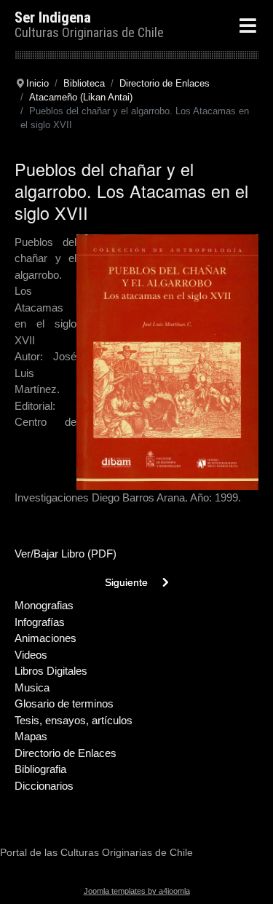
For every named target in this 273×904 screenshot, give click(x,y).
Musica (32, 687)
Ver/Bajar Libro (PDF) (65, 553)
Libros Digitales (51, 671)
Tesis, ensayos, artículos (73, 720)
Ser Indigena (53, 17)
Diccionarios (44, 786)
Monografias (44, 605)
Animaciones (45, 638)
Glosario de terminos (64, 703)
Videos (31, 655)
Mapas (31, 736)
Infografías (40, 622)
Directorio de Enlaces (65, 753)
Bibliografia (40, 769)
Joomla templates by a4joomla (137, 891)
